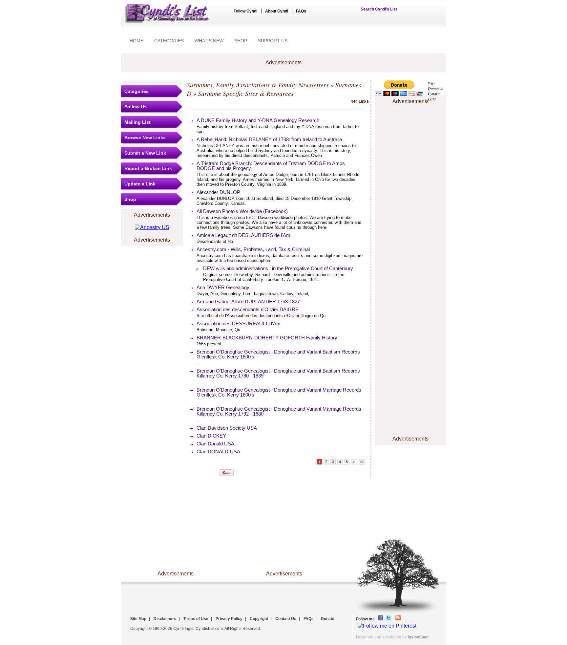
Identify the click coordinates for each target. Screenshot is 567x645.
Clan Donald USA (215, 443)
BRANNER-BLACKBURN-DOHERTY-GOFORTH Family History (267, 337)
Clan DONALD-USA (218, 451)
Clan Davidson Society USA (227, 428)
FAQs (301, 11)
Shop (130, 199)
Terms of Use (195, 618)
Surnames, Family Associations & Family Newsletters (258, 84)
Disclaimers (165, 618)
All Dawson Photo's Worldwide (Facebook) (242, 211)
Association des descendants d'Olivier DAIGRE (248, 309)
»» (362, 462)
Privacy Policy (229, 618)
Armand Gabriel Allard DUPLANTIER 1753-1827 (248, 301)
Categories (136, 91)
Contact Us (285, 618)
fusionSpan (418, 637)
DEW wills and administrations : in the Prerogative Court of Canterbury (278, 268)
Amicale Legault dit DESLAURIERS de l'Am (243, 235)
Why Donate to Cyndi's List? (435, 90)
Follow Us (135, 106)
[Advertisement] (410, 125)
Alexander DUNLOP (218, 192)
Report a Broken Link (148, 168)
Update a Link (140, 183)
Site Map (138, 618)
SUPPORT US (272, 40)
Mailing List (137, 122)
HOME (136, 40)
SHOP (240, 40)
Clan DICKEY (211, 436)
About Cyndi (276, 11)
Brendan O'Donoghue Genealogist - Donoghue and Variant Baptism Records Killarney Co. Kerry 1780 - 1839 (278, 373)
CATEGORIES (169, 40)
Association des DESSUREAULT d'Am (239, 323)
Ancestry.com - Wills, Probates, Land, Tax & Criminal (253, 249)
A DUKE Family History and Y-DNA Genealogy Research (258, 120)
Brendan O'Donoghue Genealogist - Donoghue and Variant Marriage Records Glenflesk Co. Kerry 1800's (279, 392)
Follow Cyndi (245, 11)
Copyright (259, 618)
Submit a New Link (145, 153)
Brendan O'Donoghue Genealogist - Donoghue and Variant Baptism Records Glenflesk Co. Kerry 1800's (278, 354)
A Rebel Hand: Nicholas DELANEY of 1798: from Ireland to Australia (269, 139)
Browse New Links (145, 137)
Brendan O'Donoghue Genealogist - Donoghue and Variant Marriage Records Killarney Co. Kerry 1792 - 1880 (279, 411)
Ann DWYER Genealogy (223, 287)
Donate (327, 618)
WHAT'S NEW (209, 40)
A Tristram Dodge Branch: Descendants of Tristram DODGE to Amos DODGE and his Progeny (271, 166)
